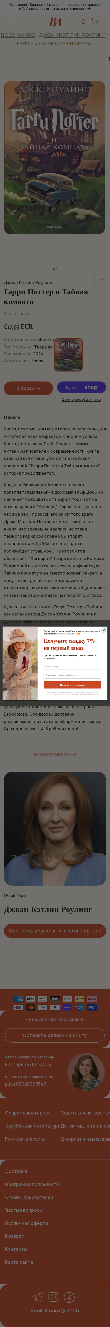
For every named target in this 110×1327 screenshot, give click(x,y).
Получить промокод (72, 685)
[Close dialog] (104, 630)
